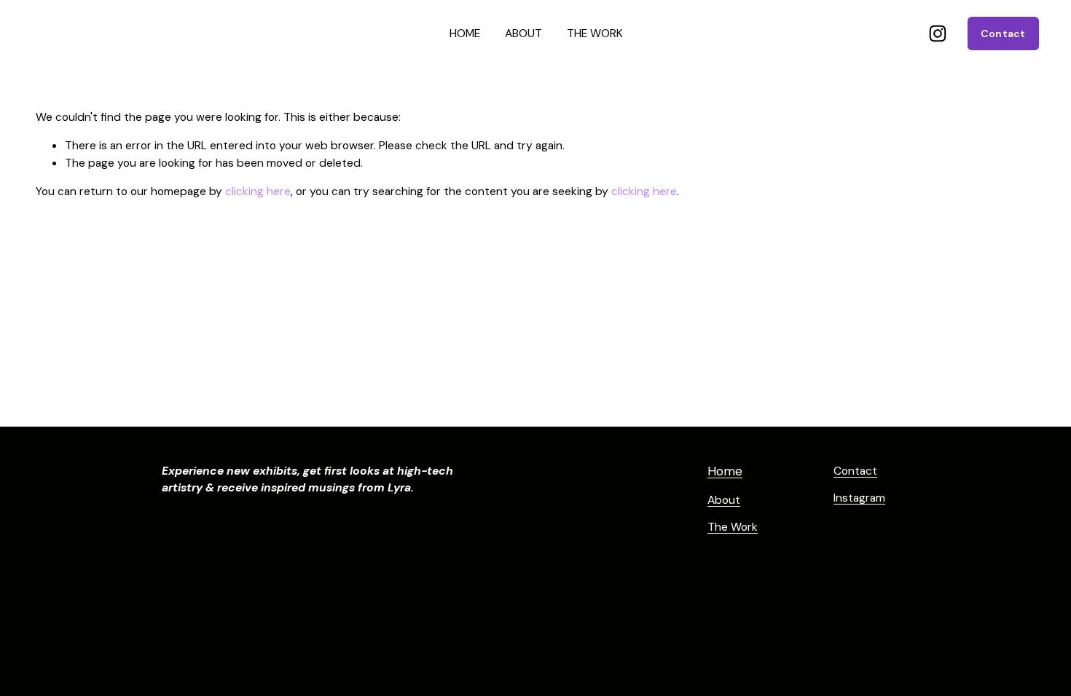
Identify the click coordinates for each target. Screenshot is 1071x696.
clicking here (258, 191)
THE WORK (595, 33)
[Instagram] (937, 33)
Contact (1003, 33)
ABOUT (523, 33)
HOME (465, 33)
